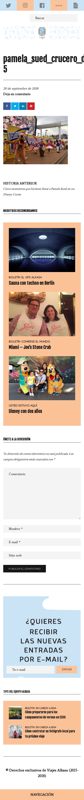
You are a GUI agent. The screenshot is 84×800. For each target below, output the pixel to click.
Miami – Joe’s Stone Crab (30, 347)
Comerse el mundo (35, 341)
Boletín (14, 277)
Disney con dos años (25, 411)
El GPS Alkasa (31, 277)
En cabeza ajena (46, 708)
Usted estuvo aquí (23, 405)
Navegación (42, 794)
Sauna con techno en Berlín (31, 283)
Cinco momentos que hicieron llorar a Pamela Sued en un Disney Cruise (39, 188)
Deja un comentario (17, 94)
